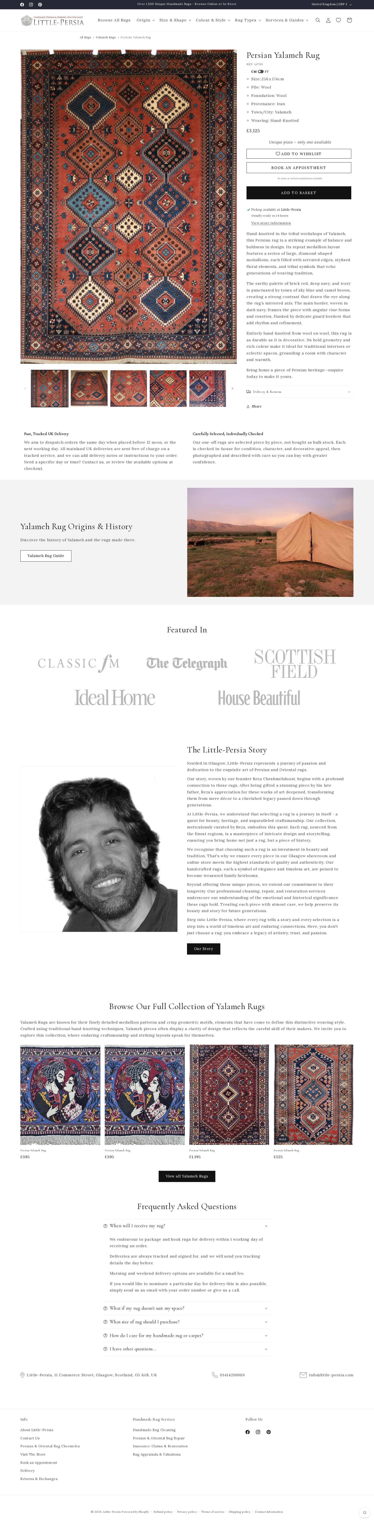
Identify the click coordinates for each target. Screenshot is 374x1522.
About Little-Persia (36, 1430)
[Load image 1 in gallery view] (49, 388)
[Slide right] (232, 388)
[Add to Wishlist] (95, 1050)
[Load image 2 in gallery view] (89, 388)
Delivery (27, 1471)
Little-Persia (112, 1511)
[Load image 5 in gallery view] (207, 388)
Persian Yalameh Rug (33, 1150)
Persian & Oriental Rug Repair (159, 1438)
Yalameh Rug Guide (45, 555)
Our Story (203, 948)
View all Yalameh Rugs (187, 1176)
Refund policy (163, 1511)
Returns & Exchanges (39, 1479)
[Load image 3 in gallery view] (128, 388)
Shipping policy (239, 1511)
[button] (145, 20)
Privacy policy (187, 1511)
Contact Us (30, 1438)
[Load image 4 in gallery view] (168, 388)
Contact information (269, 1511)
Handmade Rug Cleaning (154, 1430)
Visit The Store (33, 1454)
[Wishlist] (339, 20)
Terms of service (213, 1511)
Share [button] (257, 406)
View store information (271, 223)
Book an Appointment (38, 1463)
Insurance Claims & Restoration (160, 1446)
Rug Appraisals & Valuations (157, 1454)
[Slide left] (25, 388)
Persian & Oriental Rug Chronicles (50, 1446)
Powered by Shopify (135, 1511)
